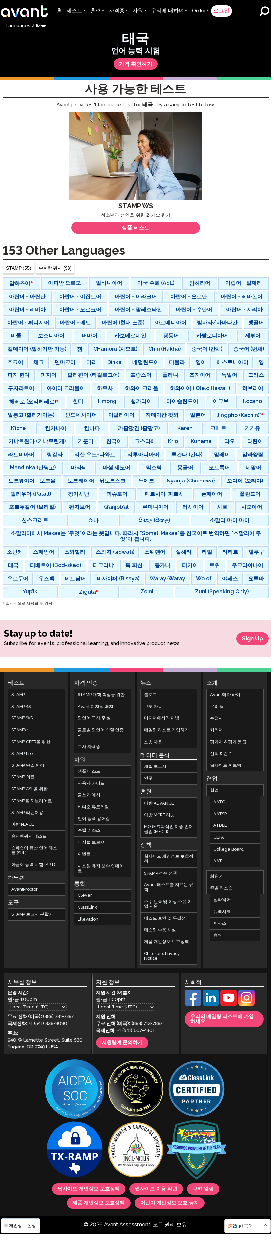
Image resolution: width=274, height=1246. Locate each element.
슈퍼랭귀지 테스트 (29, 836)
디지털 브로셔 (91, 842)
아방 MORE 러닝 (159, 815)
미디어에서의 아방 (161, 718)
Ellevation (88, 919)
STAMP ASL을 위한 (29, 789)
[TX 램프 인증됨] (75, 1150)
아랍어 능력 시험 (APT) (33, 864)
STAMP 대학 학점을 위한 (101, 694)
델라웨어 (222, 899)
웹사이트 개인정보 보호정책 (168, 859)
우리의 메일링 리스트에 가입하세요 (222, 1019)
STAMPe (19, 730)
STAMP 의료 (23, 777)
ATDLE (220, 825)
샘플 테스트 (89, 771)
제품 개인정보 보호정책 (166, 941)
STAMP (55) (18, 268)
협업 (214, 790)
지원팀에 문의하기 (122, 1042)
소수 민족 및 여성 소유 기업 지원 (168, 904)
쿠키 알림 (203, 1188)
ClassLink (87, 907)
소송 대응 (153, 741)
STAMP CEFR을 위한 (30, 741)
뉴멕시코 (222, 911)
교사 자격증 (89, 746)
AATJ (218, 861)
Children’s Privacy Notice (162, 956)
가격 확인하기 (135, 64)
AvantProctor (24, 889)
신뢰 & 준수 (221, 753)
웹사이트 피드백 (225, 765)
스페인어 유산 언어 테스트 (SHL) (34, 850)
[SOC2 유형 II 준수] (75, 1089)
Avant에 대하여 (225, 694)
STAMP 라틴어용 (27, 812)
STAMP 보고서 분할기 (32, 914)
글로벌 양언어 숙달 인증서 (101, 732)
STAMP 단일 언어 (27, 765)
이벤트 (84, 854)
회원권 (216, 876)
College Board (228, 849)
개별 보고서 (155, 766)
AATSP (220, 814)
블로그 (150, 694)
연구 (148, 778)
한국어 (245, 1226)
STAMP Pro (22, 753)
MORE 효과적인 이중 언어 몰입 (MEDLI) (168, 829)
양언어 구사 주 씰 (94, 718)
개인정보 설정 (22, 1225)
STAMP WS (22, 718)
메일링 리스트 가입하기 (166, 730)
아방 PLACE (22, 824)
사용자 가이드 (91, 783)
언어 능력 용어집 (94, 818)
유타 (217, 935)
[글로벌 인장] (135, 1089)
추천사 (216, 718)
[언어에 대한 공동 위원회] (135, 1150)
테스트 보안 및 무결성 (165, 918)
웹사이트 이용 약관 (156, 1188)
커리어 (216, 730)
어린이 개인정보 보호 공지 (169, 1202)
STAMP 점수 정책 (160, 873)
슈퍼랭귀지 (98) (55, 268)
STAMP (18, 694)
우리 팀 (217, 706)
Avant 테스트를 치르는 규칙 (168, 887)
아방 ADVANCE (159, 803)
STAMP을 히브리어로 (31, 800)
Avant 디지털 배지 (95, 706)
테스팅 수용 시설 (160, 930)
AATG (219, 802)
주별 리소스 (89, 830)
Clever (85, 895)
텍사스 (219, 923)
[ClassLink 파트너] (196, 1089)
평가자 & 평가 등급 (228, 741)
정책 (146, 845)
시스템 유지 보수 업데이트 (101, 868)
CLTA (218, 837)
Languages (18, 25)
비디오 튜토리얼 (93, 807)
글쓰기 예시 (89, 795)
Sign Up (252, 638)
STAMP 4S (21, 706)
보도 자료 (153, 706)
